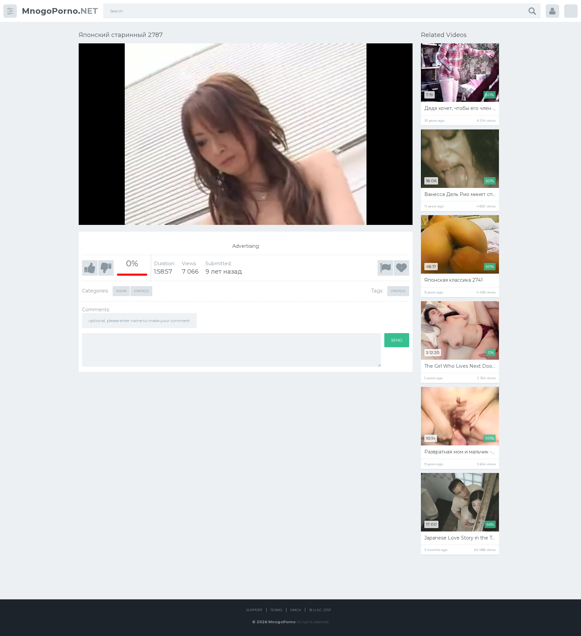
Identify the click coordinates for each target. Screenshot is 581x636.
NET (60, 11)
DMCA (295, 610)
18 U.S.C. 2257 (320, 610)
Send (396, 340)
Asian (121, 291)
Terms (276, 610)
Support (254, 610)
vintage (398, 291)
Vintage (141, 291)
